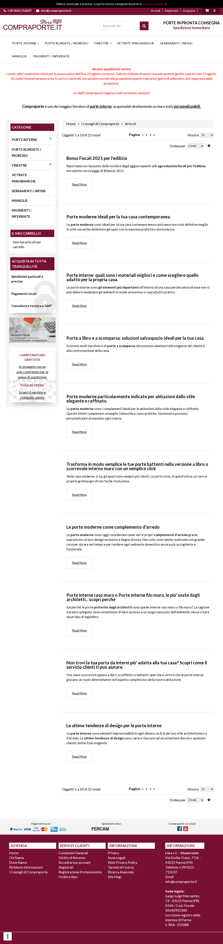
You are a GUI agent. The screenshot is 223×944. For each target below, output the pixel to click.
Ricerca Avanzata (121, 872)
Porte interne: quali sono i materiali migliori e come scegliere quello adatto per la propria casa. (132, 277)
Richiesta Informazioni (26, 867)
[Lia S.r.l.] (32, 24)
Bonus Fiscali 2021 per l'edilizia (96, 158)
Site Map (114, 877)
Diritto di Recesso (72, 857)
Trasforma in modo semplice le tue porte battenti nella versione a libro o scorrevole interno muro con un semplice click (137, 466)
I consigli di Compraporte (100, 124)
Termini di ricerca (121, 867)
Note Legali (116, 857)
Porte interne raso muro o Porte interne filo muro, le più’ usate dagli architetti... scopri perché (133, 597)
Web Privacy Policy (122, 862)
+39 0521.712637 (19, 10)
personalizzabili (187, 106)
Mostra (193, 135)
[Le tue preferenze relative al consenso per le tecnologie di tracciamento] (7, 936)
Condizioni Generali (73, 853)
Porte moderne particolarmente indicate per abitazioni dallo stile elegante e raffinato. (130, 398)
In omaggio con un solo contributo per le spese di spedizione (32, 371)
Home (71, 124)
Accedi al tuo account (75, 862)
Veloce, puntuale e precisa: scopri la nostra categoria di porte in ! (111, 4)
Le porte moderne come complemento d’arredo (113, 527)
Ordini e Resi (68, 877)
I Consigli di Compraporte (28, 872)
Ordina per (177, 146)
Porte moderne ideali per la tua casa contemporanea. (118, 216)
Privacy (113, 853)
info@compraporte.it (56, 10)
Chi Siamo (16, 857)
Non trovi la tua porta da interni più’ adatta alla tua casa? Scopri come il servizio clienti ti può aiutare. (136, 665)
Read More (79, 184)
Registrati (171, 10)
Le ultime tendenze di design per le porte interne (114, 725)
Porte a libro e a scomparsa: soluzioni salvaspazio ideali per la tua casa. (135, 338)
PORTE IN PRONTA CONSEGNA (191, 22)
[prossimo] (154, 135)
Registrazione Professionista (80, 872)
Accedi (155, 10)
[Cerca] (144, 26)
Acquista (189, 10)
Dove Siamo (18, 862)
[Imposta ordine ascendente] (209, 145)
